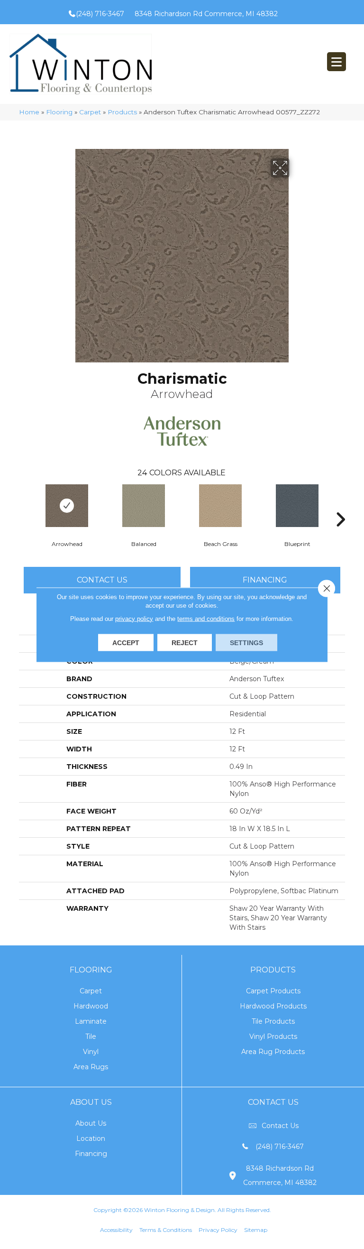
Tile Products (273, 1021)
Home (29, 112)
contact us (280, 1125)
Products (122, 112)
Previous (24, 505)
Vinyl (91, 1051)
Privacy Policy (218, 1229)
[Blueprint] (297, 505)
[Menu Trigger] (336, 61)
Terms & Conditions (165, 1229)
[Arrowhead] (66, 505)
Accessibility (116, 1229)
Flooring (59, 112)
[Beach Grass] (220, 505)
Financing (91, 1153)
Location (90, 1138)
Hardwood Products (273, 1006)
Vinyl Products (273, 1036)
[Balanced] (143, 505)
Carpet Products (273, 991)
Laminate (91, 1021)
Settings (246, 642)
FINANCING (265, 579)
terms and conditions (206, 618)
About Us (90, 1123)
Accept (125, 642)
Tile (90, 1036)
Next (340, 505)
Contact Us (102, 579)
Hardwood (90, 1006)
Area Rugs (90, 1067)
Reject (185, 642)
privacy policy (134, 618)
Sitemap (255, 1229)
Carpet (90, 112)
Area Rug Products (273, 1051)
